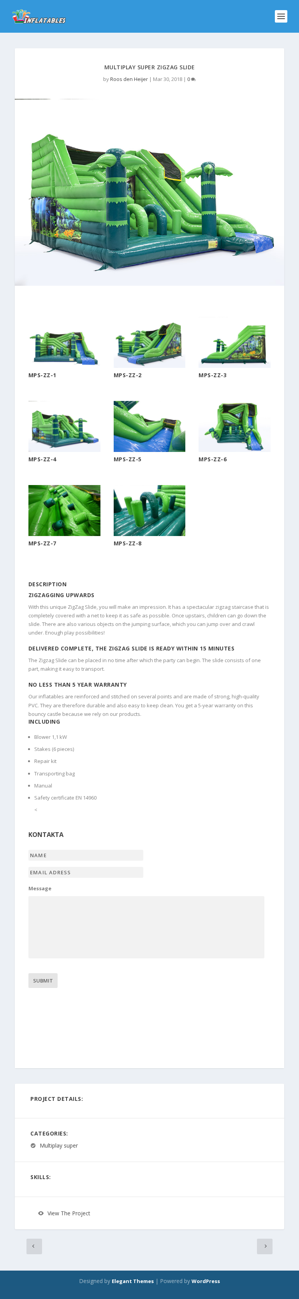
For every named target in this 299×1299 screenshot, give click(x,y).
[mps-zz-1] (64, 365)
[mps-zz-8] (150, 534)
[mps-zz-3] (235, 365)
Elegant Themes (133, 1281)
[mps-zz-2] (150, 365)
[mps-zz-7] (64, 534)
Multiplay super (59, 1145)
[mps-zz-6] (235, 450)
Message (39, 888)
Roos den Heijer (129, 79)
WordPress (206, 1281)
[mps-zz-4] (64, 450)
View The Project (68, 1213)
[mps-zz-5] (150, 450)
